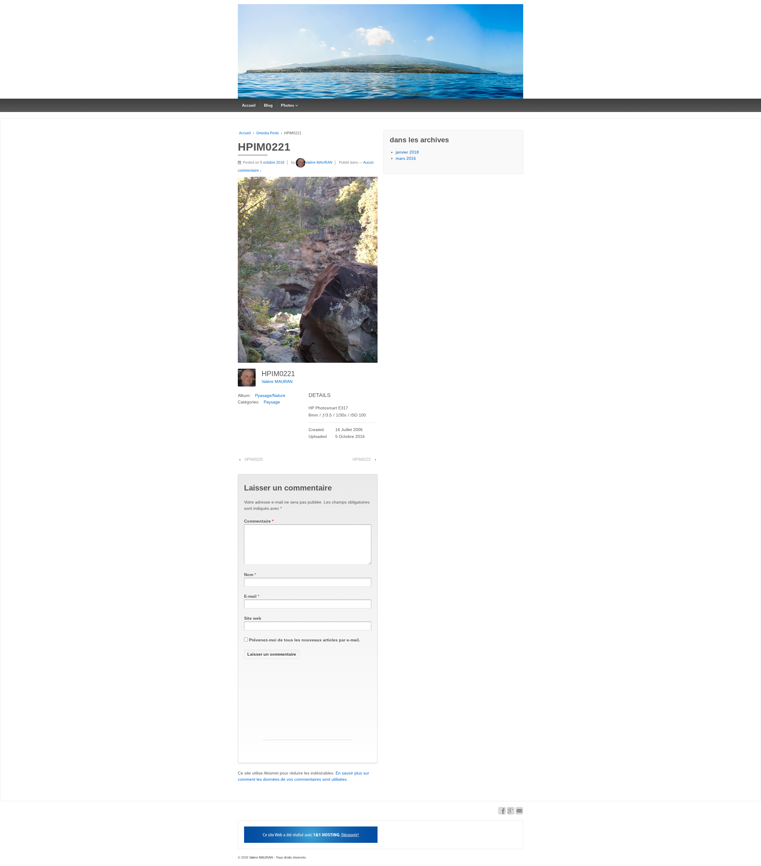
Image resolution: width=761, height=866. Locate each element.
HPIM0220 (254, 459)
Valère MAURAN (318, 162)
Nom (248, 574)
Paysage (272, 402)
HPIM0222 (362, 459)
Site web (252, 618)
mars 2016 (406, 158)
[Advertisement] (307, 702)
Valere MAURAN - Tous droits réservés (277, 857)
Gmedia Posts (267, 133)
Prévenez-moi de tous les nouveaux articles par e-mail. (304, 640)
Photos (287, 105)
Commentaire (258, 521)
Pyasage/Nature (270, 395)
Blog (268, 105)
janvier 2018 (407, 152)
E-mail (250, 596)
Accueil (249, 105)
